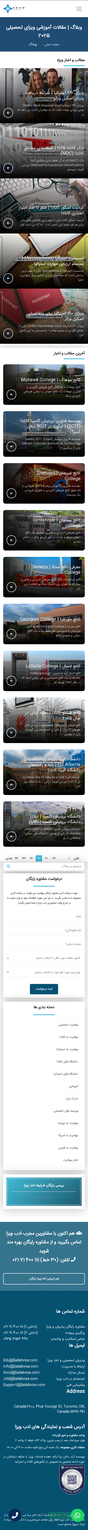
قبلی (76, 858)
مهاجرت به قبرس (68, 1147)
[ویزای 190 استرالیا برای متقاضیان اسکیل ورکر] (8, 333)
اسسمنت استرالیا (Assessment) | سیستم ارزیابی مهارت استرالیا (53, 261)
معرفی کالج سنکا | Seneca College (56, 570)
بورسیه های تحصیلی (66, 1111)
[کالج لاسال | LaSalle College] (11, 681)
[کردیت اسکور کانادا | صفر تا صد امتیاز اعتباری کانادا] (8, 223)
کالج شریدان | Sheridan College (59, 476)
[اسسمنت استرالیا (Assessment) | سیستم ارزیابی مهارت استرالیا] (8, 278)
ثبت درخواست (44, 989)
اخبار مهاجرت (70, 1160)
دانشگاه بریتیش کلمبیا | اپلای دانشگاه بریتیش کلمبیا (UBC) (55, 819)
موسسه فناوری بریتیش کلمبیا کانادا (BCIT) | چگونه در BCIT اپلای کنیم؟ (51, 426)
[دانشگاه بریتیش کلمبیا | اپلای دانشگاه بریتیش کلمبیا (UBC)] (11, 836)
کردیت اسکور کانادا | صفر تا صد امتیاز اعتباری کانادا (51, 210)
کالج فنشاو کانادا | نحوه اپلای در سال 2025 (53, 715)
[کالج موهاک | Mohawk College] (11, 395)
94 (16, 858)
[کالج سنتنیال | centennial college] (11, 540)
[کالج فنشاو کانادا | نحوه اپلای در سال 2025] (11, 733)
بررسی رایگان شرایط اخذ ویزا (44, 1191)
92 (31, 858)
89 (54, 858)
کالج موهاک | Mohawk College (51, 380)
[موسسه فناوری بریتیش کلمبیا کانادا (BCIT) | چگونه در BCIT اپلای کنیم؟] (11, 446)
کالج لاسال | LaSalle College (53, 666)
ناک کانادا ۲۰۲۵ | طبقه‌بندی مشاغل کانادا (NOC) (54, 150)
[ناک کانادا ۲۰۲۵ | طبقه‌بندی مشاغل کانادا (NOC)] (8, 168)
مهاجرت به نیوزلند (67, 1123)
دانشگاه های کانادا (67, 1061)
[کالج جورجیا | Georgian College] (11, 634)
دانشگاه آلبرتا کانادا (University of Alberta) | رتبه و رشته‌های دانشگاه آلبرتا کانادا (52, 765)
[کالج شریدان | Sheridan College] (11, 493)
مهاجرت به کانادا (68, 1037)
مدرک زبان (72, 1098)
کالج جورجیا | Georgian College (50, 619)
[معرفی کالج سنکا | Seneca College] (11, 587)
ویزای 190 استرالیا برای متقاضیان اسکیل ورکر (56, 316)
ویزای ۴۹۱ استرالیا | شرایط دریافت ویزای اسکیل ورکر (54, 95)
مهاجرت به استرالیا (67, 1049)
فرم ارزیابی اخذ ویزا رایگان (44, 1278)
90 (46, 858)
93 (24, 858)
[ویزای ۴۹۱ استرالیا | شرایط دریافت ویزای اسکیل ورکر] (8, 113)
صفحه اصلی (51, 44)
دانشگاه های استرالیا (66, 1074)
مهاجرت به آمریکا (68, 1135)
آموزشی (73, 1086)
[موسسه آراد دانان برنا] (14, 9)
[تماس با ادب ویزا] (15, 1515)
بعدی (9, 858)
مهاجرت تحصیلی (68, 1024)
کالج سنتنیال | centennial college (57, 523)
